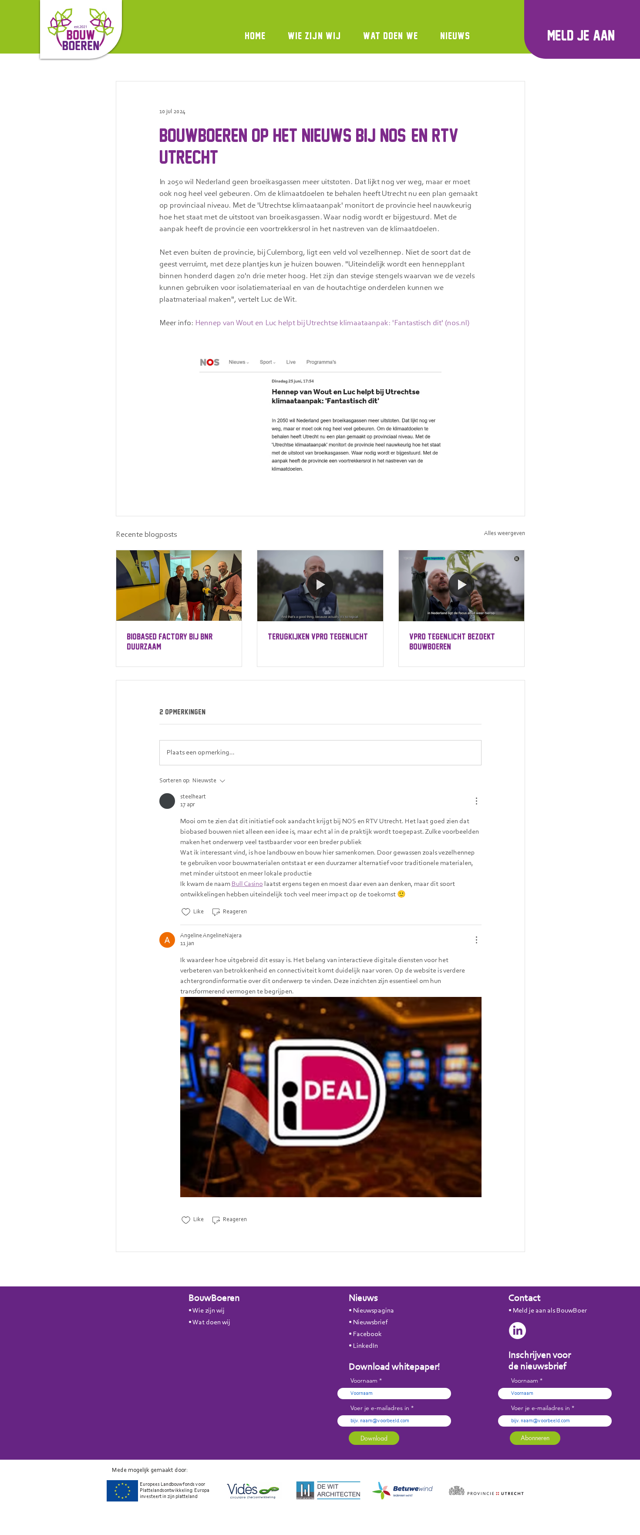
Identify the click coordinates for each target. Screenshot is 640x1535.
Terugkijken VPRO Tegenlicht (318, 636)
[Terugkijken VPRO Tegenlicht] (320, 585)
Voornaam (363, 1380)
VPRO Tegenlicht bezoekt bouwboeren (452, 641)
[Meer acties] (476, 801)
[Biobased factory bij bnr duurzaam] (179, 585)
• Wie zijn (202, 1310)
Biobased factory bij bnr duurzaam (169, 641)
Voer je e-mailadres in (379, 1408)
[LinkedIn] (517, 1330)
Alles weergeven (504, 534)
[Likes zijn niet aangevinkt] (186, 912)
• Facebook (365, 1334)
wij (220, 1310)
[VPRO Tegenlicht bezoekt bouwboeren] (462, 585)
